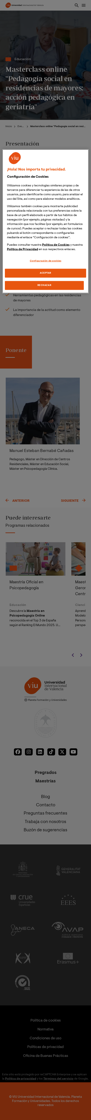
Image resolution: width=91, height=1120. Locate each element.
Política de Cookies (56, 245)
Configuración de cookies (45, 261)
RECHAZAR (44, 285)
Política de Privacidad (22, 249)
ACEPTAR (45, 273)
